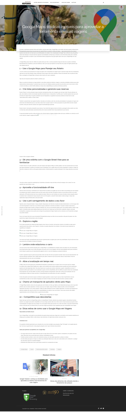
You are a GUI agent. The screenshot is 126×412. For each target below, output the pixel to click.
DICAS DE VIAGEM (66, 2)
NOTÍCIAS (74, 2)
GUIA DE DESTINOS (54, 2)
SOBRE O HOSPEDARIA (68, 390)
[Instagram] (98, 408)
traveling (52, 349)
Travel (32, 349)
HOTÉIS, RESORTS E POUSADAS (41, 2)
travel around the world (42, 349)
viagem (59, 349)
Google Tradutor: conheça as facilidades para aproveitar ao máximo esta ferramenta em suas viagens (34, 380)
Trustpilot (24, 390)
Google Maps (24, 349)
